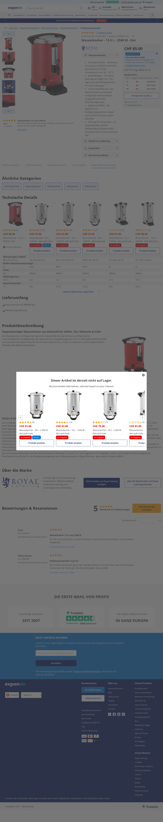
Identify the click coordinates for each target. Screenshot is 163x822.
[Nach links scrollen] (20, 417)
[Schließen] (143, 375)
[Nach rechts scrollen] (142, 417)
